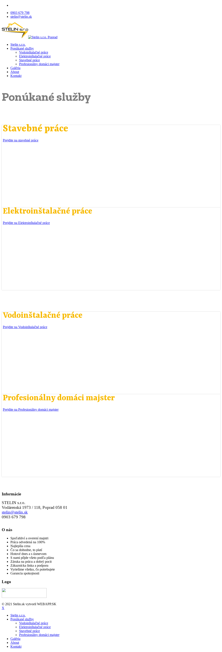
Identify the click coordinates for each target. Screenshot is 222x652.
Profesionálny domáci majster (39, 64)
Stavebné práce (29, 60)
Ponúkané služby (22, 48)
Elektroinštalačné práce (35, 56)
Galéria (15, 68)
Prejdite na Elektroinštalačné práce (26, 223)
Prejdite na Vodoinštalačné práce (25, 327)
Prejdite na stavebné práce (20, 140)
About (14, 72)
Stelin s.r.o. (18, 44)
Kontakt (15, 76)
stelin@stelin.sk (21, 16)
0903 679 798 (19, 13)
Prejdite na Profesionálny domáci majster (31, 409)
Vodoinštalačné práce (33, 52)
